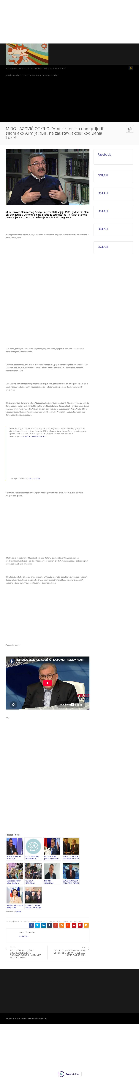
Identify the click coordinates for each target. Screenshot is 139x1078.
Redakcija (9, 921)
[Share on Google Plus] (55, 925)
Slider (61, 921)
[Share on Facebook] (31, 925)
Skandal (55, 921)
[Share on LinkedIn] (43, 925)
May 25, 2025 (34, 478)
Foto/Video (48, 921)
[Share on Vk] (74, 925)
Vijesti (66, 921)
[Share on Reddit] (68, 925)
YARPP (18, 911)
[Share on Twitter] (37, 925)
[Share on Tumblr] (49, 925)
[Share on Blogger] (61, 925)
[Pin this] (80, 925)
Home (8, 68)
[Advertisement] (69, 22)
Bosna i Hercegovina (20, 68)
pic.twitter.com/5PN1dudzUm (34, 436)
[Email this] (86, 925)
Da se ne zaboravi (36, 921)
